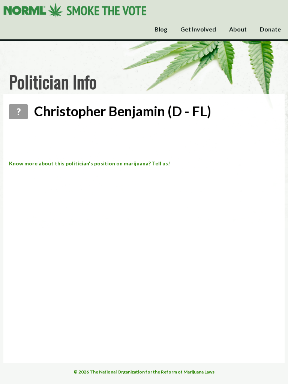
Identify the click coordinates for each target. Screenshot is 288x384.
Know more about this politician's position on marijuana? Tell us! (89, 163)
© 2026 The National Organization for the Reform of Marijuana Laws (144, 372)
